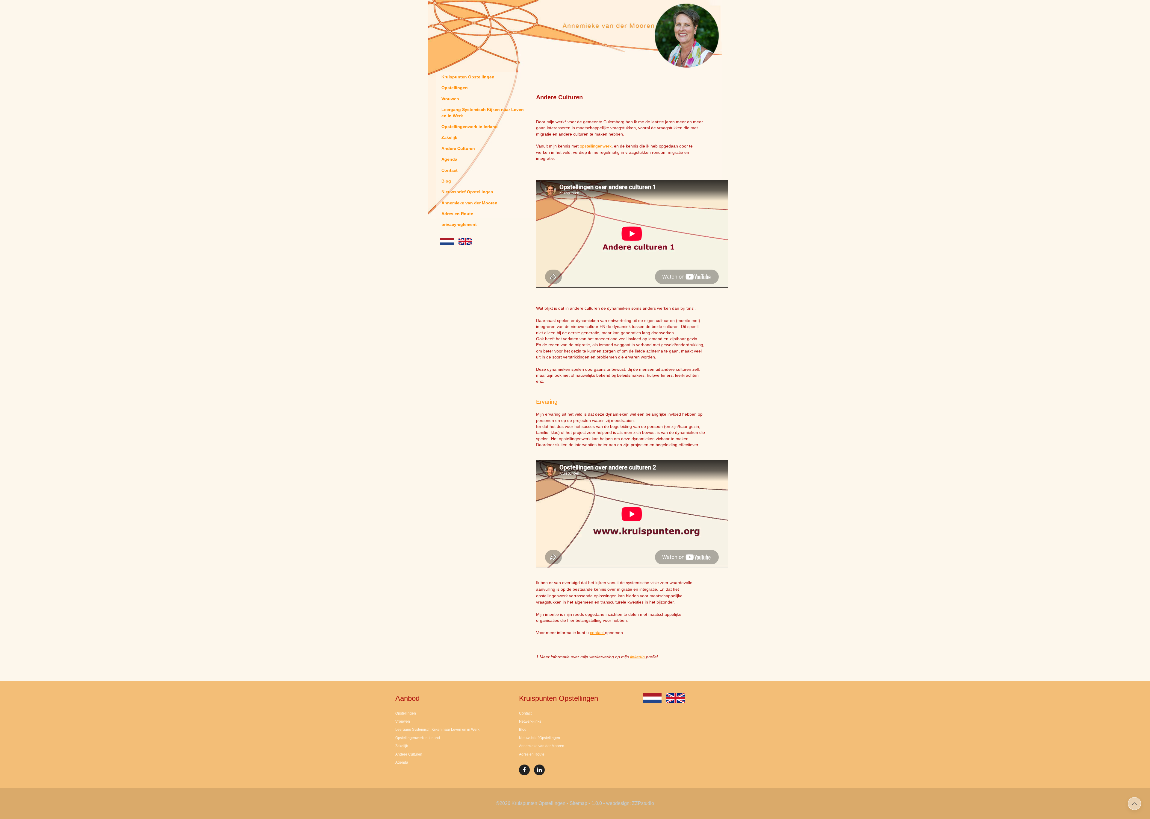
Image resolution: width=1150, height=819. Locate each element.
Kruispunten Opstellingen (467, 77)
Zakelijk (449, 137)
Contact (449, 170)
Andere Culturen (458, 148)
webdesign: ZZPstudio (630, 803)
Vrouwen (450, 99)
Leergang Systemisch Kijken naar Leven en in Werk (482, 112)
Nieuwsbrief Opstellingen (467, 192)
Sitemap (578, 803)
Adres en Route (457, 214)
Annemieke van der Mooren (469, 203)
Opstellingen (454, 88)
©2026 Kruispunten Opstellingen (530, 803)
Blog (446, 181)
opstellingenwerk (596, 146)
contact (597, 632)
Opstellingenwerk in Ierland (469, 126)
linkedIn (638, 657)
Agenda (449, 159)
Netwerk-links (530, 721)
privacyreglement (459, 224)
